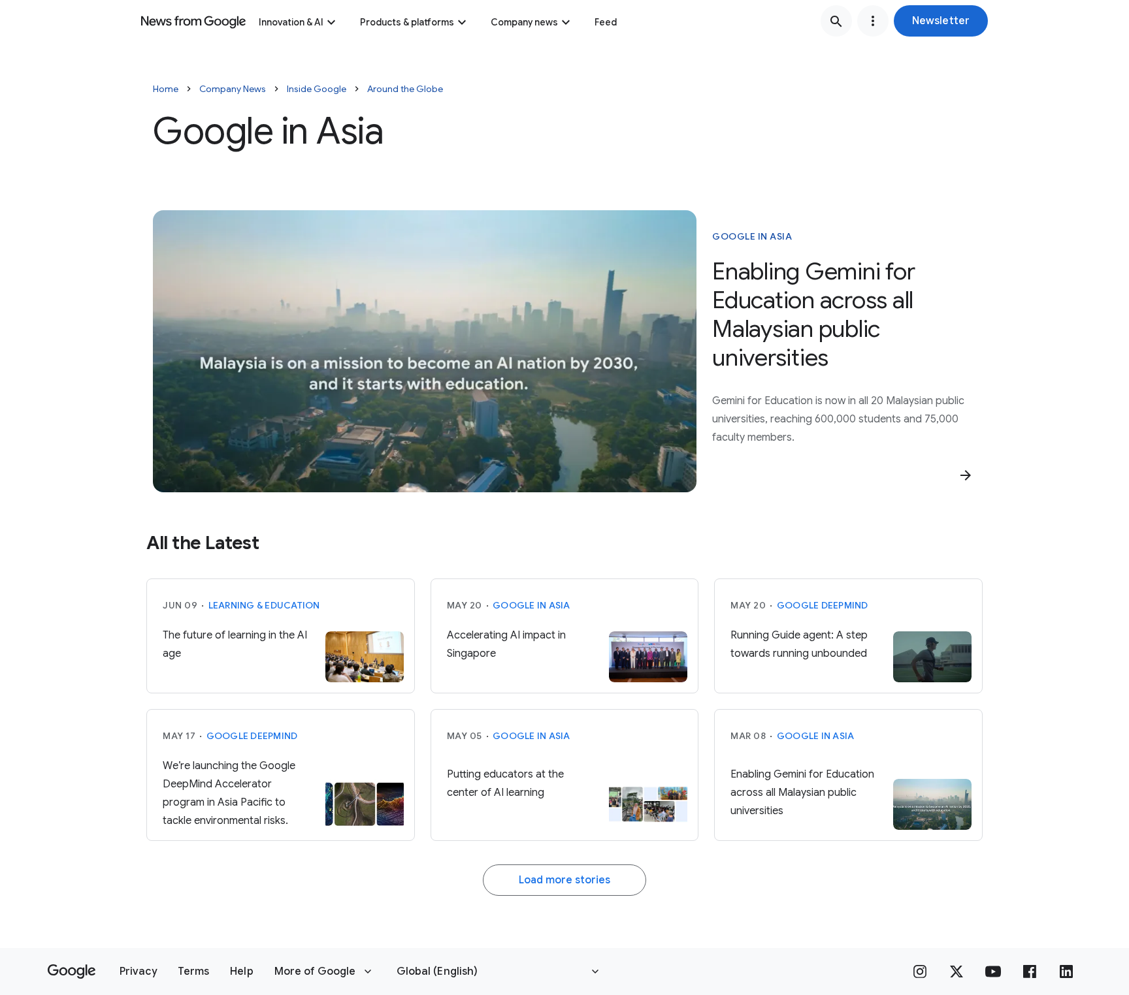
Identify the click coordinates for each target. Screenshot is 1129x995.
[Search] (836, 21)
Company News (232, 89)
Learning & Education (264, 605)
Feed (606, 22)
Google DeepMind (822, 605)
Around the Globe (405, 89)
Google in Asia (752, 236)
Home (165, 89)
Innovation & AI (291, 22)
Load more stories (564, 880)
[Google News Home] (193, 21)
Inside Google (316, 89)
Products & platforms (407, 22)
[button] (941, 21)
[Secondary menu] (873, 21)
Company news (524, 22)
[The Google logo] (71, 971)
